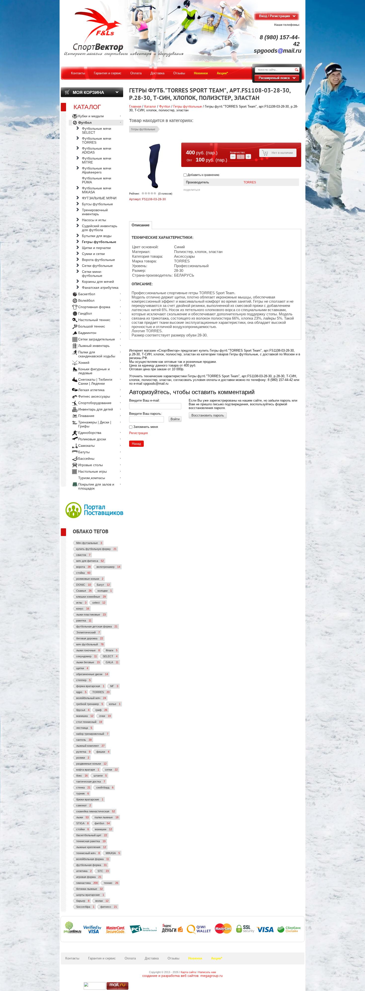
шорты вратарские (90, 894)
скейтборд (104, 787)
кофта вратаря (87, 769)
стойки (82, 829)
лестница (84, 727)
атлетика (84, 870)
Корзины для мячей (98, 282)
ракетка (83, 620)
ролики (82, 757)
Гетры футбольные (187, 106)
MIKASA (113, 853)
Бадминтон (87, 333)
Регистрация (138, 433)
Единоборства (89, 433)
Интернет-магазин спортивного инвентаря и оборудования (123, 54)
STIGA (82, 823)
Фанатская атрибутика (100, 287)
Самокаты (86, 446)
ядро (81, 692)
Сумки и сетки (93, 254)
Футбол (164, 106)
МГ (114, 686)
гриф (101, 709)
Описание (140, 225)
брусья (82, 709)
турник (82, 793)
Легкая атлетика (91, 390)
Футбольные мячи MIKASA (96, 190)
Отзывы (173, 958)
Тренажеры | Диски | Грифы (94, 424)
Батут (103, 584)
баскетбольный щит (91, 835)
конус (82, 608)
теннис (111, 882)
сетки (111, 769)
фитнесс (108, 906)
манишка (84, 715)
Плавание (86, 416)
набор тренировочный (92, 733)
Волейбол (86, 300)
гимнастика (87, 882)
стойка (83, 572)
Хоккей (83, 363)
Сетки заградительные (96, 339)
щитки (82, 668)
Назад (136, 444)
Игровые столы (90, 465)
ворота (83, 566)
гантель (84, 739)
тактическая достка (90, 781)
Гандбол (85, 313)
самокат (83, 805)
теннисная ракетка (91, 841)
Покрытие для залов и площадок (96, 486)
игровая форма (88, 876)
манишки (103, 829)
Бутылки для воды (96, 236)
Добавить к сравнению (203, 175)
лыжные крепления (91, 847)
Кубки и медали (91, 116)
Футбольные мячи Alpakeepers (96, 170)
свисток (83, 554)
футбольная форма (91, 865)
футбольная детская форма (96, 626)
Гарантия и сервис (102, 958)
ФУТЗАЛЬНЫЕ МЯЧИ (99, 198)
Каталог (150, 106)
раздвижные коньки (91, 763)
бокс (82, 775)
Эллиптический (88, 632)
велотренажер (108, 566)
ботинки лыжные (89, 888)
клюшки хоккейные (91, 596)
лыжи (82, 817)
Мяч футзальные (89, 542)
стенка (83, 787)
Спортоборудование (94, 403)
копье (114, 703)
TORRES (250, 182)
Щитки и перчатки (96, 248)
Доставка (152, 958)
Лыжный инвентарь (94, 346)
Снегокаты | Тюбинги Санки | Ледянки (95, 381)
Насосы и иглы (94, 220)
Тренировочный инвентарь (95, 212)
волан (102, 900)
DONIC (83, 584)
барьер (82, 900)
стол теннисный (89, 721)
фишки (102, 751)
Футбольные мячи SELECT (96, 130)
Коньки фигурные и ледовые (94, 371)
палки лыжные (106, 817)
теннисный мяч (88, 853)
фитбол (102, 823)
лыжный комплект (90, 745)
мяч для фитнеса (90, 560)
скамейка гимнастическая (95, 811)
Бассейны (86, 458)
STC (103, 870)
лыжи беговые (88, 662)
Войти (175, 419)
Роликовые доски (92, 439)
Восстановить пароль (207, 415)
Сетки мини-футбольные (92, 274)
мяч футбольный (90, 644)
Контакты (72, 958)
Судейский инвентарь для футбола (99, 228)
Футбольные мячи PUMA (96, 180)
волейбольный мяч (91, 698)
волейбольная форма (92, 859)
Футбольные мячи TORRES (96, 140)
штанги (100, 775)
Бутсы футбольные (97, 204)
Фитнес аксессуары (94, 396)
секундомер (86, 656)
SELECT (110, 656)
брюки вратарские (89, 799)
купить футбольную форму (96, 548)
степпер (83, 680)
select (98, 602)
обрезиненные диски (92, 674)
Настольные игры (92, 471)
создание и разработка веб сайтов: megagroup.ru (182, 976)
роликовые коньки (89, 578)
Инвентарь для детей (95, 409)
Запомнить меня (145, 427)
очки (105, 715)
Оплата (130, 958)
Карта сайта (188, 972)
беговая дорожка (89, 638)
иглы (81, 602)
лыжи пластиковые (91, 614)
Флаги (111, 650)
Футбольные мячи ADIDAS (96, 150)
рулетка (83, 751)
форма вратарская (90, 686)
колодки (105, 590)
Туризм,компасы (91, 478)
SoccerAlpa (85, 906)
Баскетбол (86, 294)
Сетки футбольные (97, 266)
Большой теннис (91, 326)
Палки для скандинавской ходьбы (96, 354)
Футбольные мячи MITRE (96, 160)
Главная (135, 106)
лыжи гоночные (88, 650)
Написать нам (207, 972)
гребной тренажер (89, 703)
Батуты (84, 452)
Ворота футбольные (98, 260)
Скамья (84, 590)
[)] (95, 986)
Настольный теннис (94, 320)
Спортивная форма (94, 307)
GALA (112, 662)
